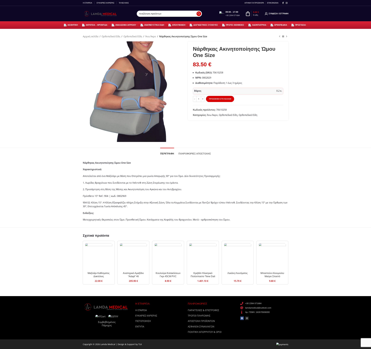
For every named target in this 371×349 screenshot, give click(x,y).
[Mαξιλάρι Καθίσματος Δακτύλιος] (98, 256)
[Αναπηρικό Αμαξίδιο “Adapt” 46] (133, 256)
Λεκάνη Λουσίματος (237, 273)
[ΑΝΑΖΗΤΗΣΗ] (199, 13)
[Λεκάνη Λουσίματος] (237, 256)
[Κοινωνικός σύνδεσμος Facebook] (283, 3)
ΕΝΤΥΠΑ (139, 326)
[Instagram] (247, 318)
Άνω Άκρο (150, 36)
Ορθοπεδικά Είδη (111, 36)
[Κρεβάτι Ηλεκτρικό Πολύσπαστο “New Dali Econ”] (202, 256)
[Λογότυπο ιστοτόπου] (101, 13)
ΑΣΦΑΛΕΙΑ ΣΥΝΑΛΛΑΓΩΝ (201, 326)
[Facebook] (242, 318)
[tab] (167, 152)
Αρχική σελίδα (90, 36)
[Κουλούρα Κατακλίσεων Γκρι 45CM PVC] (168, 256)
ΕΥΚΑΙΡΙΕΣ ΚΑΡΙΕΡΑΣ (146, 315)
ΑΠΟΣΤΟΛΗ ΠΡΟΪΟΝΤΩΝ (201, 321)
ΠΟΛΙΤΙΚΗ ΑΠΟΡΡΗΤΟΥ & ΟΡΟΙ (204, 332)
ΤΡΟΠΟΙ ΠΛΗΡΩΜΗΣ (199, 315)
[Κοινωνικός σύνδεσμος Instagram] (286, 3)
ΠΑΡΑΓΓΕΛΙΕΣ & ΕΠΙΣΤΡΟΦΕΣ (203, 310)
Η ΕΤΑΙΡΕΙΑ (141, 310)
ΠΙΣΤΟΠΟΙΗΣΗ (143, 321)
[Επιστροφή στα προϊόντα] (283, 36)
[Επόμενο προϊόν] (286, 36)
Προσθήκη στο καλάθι (220, 98)
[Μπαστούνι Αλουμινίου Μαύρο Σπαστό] (272, 256)
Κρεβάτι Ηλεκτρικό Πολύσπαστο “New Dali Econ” (203, 276)
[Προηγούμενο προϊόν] (279, 36)
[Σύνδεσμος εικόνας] (107, 306)
